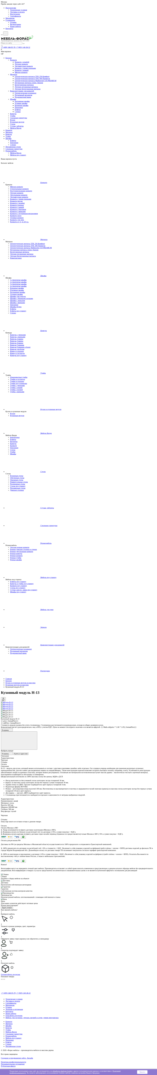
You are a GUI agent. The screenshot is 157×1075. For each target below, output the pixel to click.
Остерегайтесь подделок (10, 974)
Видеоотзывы (15, 24)
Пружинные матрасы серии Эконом (29, 83)
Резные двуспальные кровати (21, 551)
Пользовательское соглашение (13, 1064)
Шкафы (13, 99)
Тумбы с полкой (16, 390)
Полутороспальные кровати (21, 191)
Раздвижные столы (17, 484)
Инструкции (15, 14)
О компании (10, 20)
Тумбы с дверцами (17, 385)
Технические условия (18, 10)
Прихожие (19, 107)
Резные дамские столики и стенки (23, 549)
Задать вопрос (7, 908)
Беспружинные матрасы (24, 85)
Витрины (13, 442)
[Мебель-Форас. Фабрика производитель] (78, 38)
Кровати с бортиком (18, 209)
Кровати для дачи (17, 220)
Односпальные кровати (19, 189)
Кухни (12, 120)
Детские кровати (21, 64)
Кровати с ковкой (22, 70)
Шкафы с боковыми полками (21, 298)
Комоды (13, 114)
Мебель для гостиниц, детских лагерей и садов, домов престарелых (32, 1018)
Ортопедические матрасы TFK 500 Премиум (32, 79)
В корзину (5, 730)
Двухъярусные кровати (24, 66)
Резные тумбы (15, 558)
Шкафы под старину (18, 592)
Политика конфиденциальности (13, 1062)
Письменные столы (13, 147)
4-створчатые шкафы (18, 286)
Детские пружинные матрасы (26, 87)
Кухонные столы (16, 476)
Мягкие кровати (21, 72)
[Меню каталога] (2, 34)
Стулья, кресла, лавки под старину (23, 590)
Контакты (9, 29)
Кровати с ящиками (18, 211)
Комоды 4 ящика (16, 343)
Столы (12, 124)
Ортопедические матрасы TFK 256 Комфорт (32, 76)
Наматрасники (16, 258)
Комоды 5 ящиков (17, 345)
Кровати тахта (15, 216)
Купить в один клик (21, 754)
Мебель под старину (18, 155)
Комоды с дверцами (18, 335)
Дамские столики (17, 490)
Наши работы (15, 26)
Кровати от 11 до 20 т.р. (19, 222)
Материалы (10, 18)
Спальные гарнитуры (18, 118)
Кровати (13, 60)
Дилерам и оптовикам (14, 1009)
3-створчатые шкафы (18, 284)
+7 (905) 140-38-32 (23, 47)
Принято (142, 1072)
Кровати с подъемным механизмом (24, 214)
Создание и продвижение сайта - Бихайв (17, 1058)
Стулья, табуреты (17, 126)
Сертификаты (15, 16)
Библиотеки (15, 437)
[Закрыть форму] (19, 740)
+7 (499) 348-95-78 (8, 47)
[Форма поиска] (5, 33)
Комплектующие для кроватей (22, 91)
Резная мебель (11, 151)
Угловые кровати (17, 218)
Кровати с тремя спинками (25, 68)
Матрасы (13, 74)
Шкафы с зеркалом (17, 301)
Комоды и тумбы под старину (22, 584)
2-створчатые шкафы (18, 282)
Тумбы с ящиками (17, 392)
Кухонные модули (17, 122)
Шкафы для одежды (18, 296)
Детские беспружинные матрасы (27, 89)
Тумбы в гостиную (17, 379)
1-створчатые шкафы (18, 280)
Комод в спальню (17, 351)
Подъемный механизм (23, 95)
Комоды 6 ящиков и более (20, 347)
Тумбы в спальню (17, 381)
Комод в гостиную (17, 353)
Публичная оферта (8, 1066)
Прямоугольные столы (19, 482)
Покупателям (11, 8)
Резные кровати (16, 556)
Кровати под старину (18, 586)
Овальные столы (16, 480)
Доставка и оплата (17, 12)
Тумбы (12, 116)
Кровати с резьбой (22, 62)
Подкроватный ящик (23, 97)
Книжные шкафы (21, 105)
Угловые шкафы (21, 103)
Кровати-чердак (16, 201)
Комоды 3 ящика (16, 341)
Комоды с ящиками (17, 337)
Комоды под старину (18, 355)
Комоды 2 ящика (16, 339)
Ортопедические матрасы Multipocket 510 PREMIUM (35, 81)
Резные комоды (16, 554)
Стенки (18, 112)
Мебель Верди (15, 128)
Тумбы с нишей (16, 388)
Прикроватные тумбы (18, 377)
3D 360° (3, 699)
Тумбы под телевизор (18, 383)
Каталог (9, 58)
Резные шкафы (16, 560)
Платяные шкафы (17, 290)
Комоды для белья (17, 349)
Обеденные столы (17, 478)
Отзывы (13, 22)
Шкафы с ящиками (17, 303)
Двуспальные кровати (18, 195)
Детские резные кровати (19, 547)
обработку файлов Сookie (62, 1071)
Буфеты (18, 110)
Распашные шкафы (22, 101)
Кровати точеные (17, 205)
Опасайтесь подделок (14, 1016)
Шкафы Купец (15, 307)
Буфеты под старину (18, 311)
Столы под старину (17, 486)
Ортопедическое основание (25, 93)
